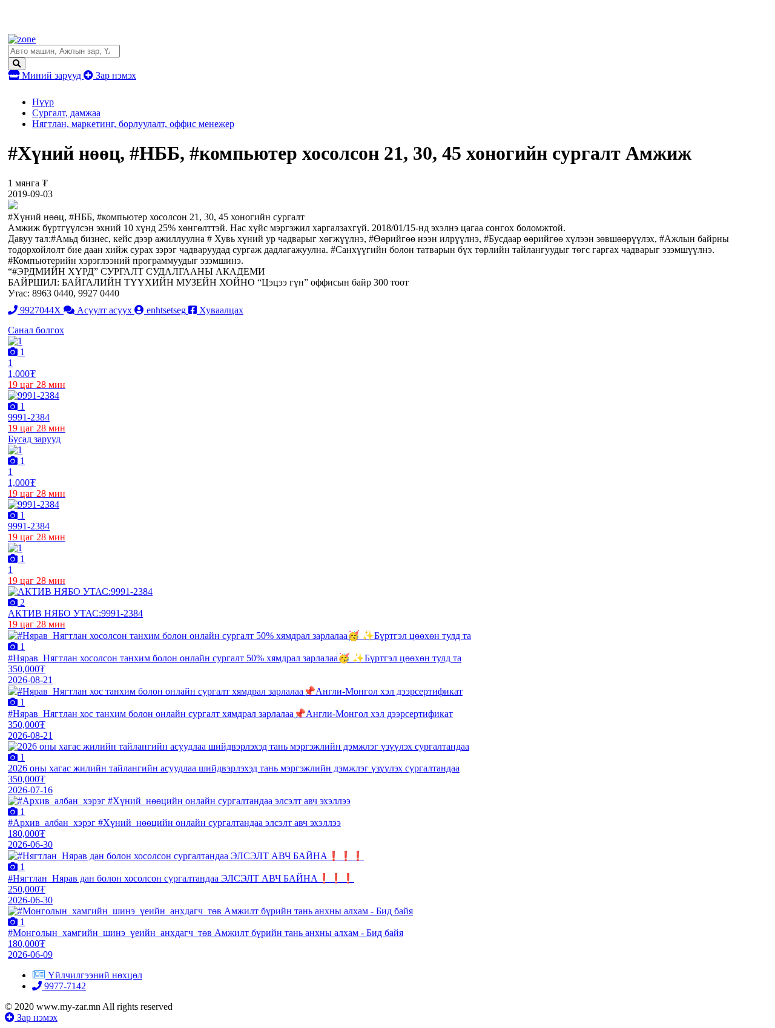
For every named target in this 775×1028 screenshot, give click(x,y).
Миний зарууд (51, 75)
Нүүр (43, 102)
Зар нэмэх (114, 75)
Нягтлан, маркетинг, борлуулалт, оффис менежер (133, 124)
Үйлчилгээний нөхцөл (95, 975)
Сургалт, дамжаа (66, 113)
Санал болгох (36, 330)
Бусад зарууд (34, 439)
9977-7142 (64, 986)
